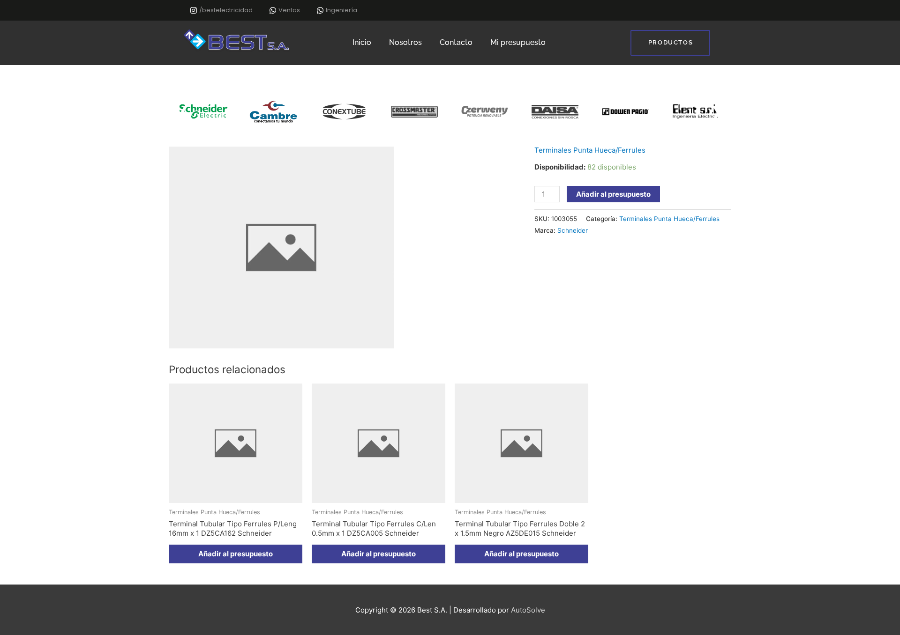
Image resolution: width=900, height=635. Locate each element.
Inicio (361, 42)
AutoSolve (528, 609)
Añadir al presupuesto (613, 194)
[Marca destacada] (265, 111)
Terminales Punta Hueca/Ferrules (589, 150)
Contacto (456, 42)
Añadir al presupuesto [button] (235, 553)
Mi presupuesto (518, 42)
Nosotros (405, 42)
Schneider (572, 230)
